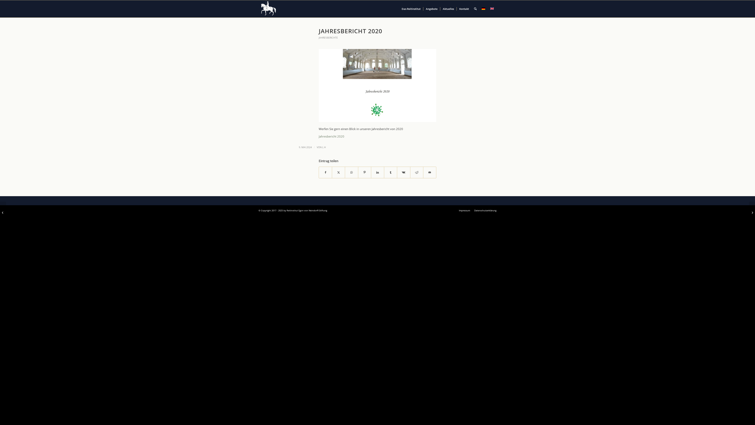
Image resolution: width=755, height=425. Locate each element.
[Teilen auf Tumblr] (390, 172)
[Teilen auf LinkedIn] (377, 172)
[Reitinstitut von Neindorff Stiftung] (269, 9)
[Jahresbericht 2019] (3, 212)
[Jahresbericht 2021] (752, 212)
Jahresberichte (328, 37)
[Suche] (475, 9)
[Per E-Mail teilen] (429, 172)
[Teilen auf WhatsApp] (351, 172)
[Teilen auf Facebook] (325, 172)
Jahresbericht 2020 (331, 136)
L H (324, 147)
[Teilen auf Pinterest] (364, 172)
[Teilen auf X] (338, 172)
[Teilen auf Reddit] (416, 172)
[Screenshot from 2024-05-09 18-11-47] (377, 85)
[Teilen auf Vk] (403, 172)
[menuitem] (411, 9)
